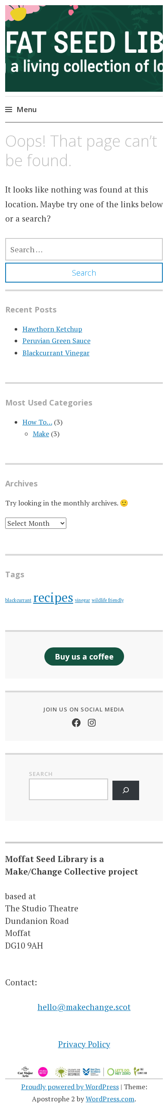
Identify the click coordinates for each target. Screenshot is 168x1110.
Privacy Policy (84, 1044)
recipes (53, 597)
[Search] (126, 790)
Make (41, 433)
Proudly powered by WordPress (70, 1086)
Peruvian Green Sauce (56, 340)
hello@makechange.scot (84, 1006)
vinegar (82, 600)
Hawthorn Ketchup (52, 329)
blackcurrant (18, 600)
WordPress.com (110, 1099)
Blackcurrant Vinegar (56, 352)
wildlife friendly (108, 600)
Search (41, 774)
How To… (37, 422)
